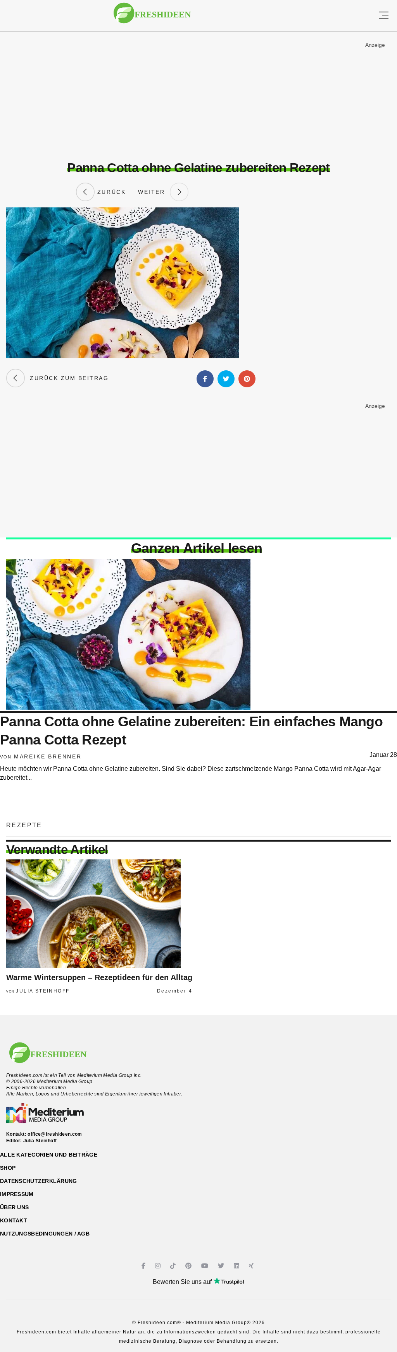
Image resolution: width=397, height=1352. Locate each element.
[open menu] (384, 15)
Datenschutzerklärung (38, 1181)
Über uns (14, 1207)
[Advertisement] (198, 96)
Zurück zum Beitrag (67, 378)
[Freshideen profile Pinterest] (189, 1266)
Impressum (17, 1194)
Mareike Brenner (48, 756)
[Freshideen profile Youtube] (205, 1266)
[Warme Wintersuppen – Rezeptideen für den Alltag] (99, 913)
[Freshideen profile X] (222, 1266)
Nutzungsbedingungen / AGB (45, 1233)
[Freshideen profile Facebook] (144, 1266)
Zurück (110, 192)
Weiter (154, 192)
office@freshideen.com (55, 1134)
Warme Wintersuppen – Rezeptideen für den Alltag (99, 977)
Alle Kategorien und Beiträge (48, 1155)
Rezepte (24, 825)
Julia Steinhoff (42, 991)
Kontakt (13, 1220)
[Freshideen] (152, 16)
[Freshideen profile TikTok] (174, 1266)
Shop (8, 1168)
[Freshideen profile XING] (252, 1266)
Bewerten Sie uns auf (183, 1281)
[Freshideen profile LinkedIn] (237, 1266)
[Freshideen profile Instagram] (158, 1266)
